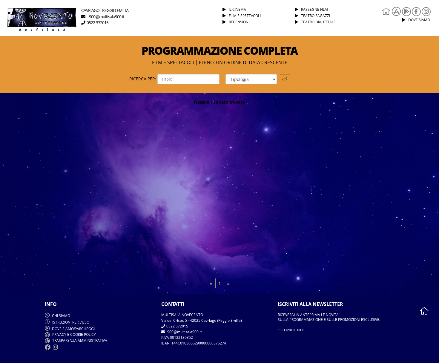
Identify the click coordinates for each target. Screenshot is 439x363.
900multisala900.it (184, 331)
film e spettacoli (245, 15)
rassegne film (314, 9)
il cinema (237, 9)
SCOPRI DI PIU (291, 330)
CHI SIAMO (60, 315)
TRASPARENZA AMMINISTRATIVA (79, 340)
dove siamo (419, 19)
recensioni (239, 21)
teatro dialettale (318, 21)
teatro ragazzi (315, 15)
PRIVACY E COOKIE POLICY (73, 334)
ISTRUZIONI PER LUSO (70, 322)
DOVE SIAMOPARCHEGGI (73, 328)
